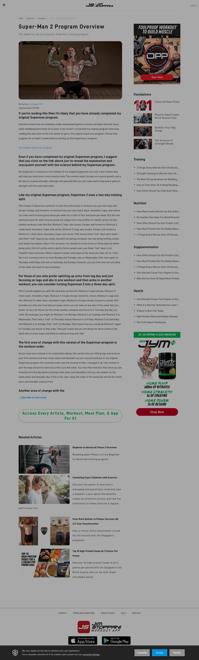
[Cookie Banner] (99, 652)
